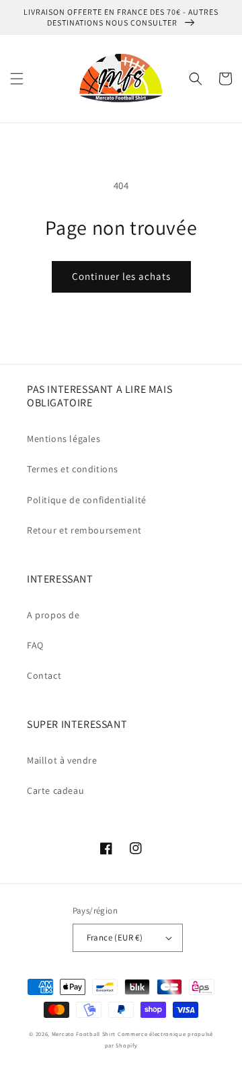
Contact (44, 675)
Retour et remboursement (84, 530)
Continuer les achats (121, 276)
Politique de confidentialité (87, 500)
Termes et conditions (72, 469)
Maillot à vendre (62, 760)
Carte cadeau (55, 790)
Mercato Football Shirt (84, 1033)
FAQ (35, 645)
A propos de (53, 615)
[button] (17, 79)
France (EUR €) (115, 937)
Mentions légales (64, 439)
